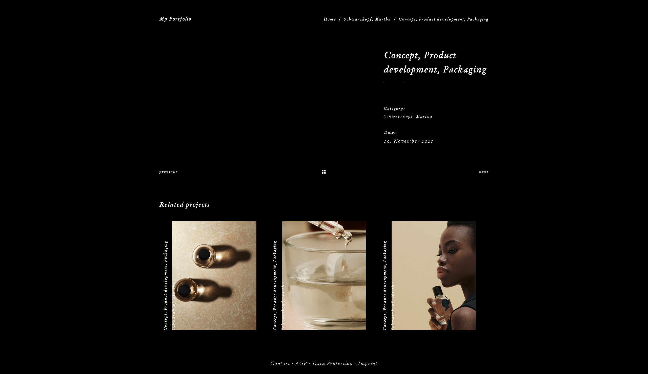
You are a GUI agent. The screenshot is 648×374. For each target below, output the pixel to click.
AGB (301, 363)
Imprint (368, 363)
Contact (280, 363)
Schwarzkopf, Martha (367, 19)
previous (168, 171)
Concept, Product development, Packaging (165, 285)
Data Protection (332, 363)
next (484, 171)
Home (330, 19)
